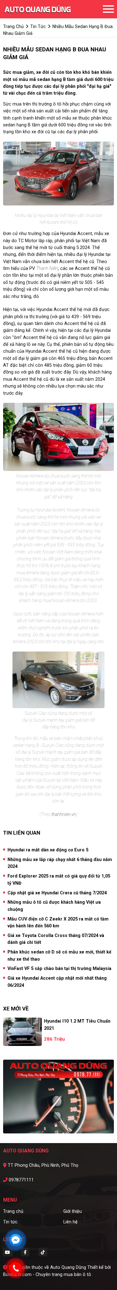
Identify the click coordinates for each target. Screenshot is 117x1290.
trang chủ (13, 26)
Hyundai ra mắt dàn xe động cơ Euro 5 (47, 849)
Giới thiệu (72, 1211)
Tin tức (10, 1221)
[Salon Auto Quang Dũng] (37, 9)
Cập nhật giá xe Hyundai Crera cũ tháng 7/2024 (57, 892)
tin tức (38, 26)
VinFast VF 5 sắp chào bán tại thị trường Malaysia (59, 968)
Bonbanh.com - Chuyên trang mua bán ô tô (47, 1274)
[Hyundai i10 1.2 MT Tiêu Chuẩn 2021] (22, 1032)
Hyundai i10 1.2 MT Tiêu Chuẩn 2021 (77, 1024)
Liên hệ (70, 1221)
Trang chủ (13, 1211)
